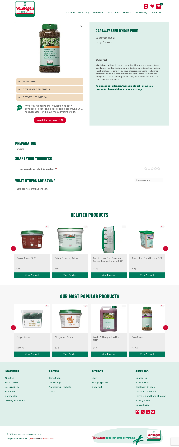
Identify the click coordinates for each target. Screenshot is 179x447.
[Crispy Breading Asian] (70, 239)
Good (155, 168)
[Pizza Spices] (147, 318)
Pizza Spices (138, 337)
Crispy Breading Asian (66, 258)
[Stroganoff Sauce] (70, 319)
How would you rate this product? (38, 169)
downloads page (133, 89)
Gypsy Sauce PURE (26, 258)
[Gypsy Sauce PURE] (32, 240)
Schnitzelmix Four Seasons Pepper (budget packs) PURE (108, 260)
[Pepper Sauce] (32, 319)
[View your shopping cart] (158, 6)
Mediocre (149, 168)
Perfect (158, 168)
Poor (145, 168)
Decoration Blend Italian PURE (147, 258)
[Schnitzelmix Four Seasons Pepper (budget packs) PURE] (109, 240)
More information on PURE (50, 120)
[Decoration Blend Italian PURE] (147, 240)
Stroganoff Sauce (64, 337)
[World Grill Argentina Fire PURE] (109, 318)
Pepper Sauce (23, 337)
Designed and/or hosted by (18, 438)
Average (152, 168)
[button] (81, 26)
